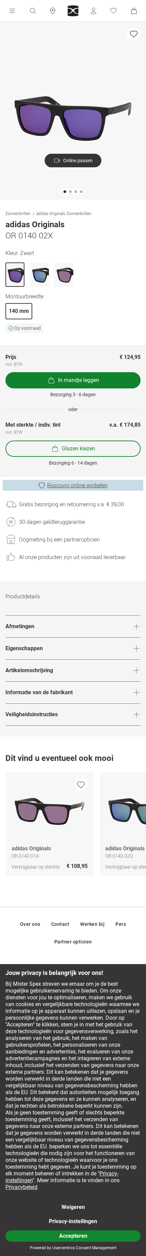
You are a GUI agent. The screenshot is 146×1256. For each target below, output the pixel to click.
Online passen (78, 160)
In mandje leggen (78, 380)
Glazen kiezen (78, 448)
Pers (120, 924)
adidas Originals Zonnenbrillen (63, 213)
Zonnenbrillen (18, 213)
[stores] (52, 11)
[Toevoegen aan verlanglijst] (134, 34)
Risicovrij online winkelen (77, 485)
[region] (73, 826)
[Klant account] (93, 11)
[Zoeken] (32, 10)
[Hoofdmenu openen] (12, 10)
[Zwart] (14, 274)
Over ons (30, 924)
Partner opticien (73, 941)
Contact (60, 924)
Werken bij (92, 924)
